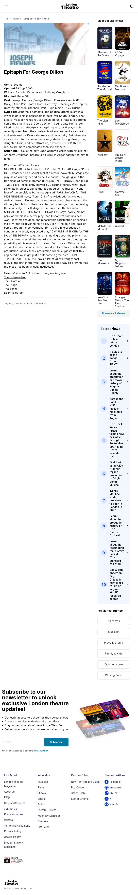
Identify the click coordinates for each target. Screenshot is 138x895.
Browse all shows (113, 313)
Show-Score (78, 793)
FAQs (7, 797)
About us (9, 791)
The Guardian (12, 281)
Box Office (77, 787)
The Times (10, 288)
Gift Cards (44, 827)
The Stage (10, 285)
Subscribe (56, 742)
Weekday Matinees (49, 815)
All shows (114, 621)
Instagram (116, 787)
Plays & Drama (113, 642)
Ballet (41, 804)
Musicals (113, 631)
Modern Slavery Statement (13, 845)
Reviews (17, 19)
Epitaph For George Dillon (36, 19)
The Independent (15, 277)
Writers (8, 820)
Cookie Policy (12, 837)
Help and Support (14, 803)
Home (7, 19)
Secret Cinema (80, 798)
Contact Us (10, 808)
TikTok (113, 793)
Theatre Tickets (47, 810)
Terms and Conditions (17, 825)
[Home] (70, 6)
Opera (41, 798)
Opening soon (114, 664)
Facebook (115, 781)
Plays (41, 787)
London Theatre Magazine (13, 784)
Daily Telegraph (14, 292)
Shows (42, 793)
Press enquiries (13, 814)
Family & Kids (113, 653)
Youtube (114, 804)
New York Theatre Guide (85, 781)
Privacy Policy (41, 750)
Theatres (43, 821)
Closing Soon (113, 675)
